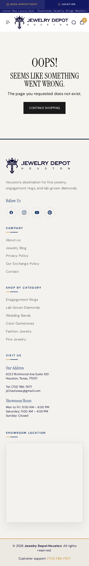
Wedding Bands (18, 315)
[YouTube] (37, 212)
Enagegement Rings (22, 300)
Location (69, 4)
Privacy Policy (17, 256)
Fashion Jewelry (19, 331)
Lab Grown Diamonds (23, 307)
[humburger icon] (8, 22)
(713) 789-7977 (21, 387)
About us (13, 240)
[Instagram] (24, 212)
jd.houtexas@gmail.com (23, 391)
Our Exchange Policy (23, 264)
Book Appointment (24, 4)
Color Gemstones (20, 323)
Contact (12, 271)
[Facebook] (11, 212)
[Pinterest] (49, 212)
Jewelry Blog (16, 248)
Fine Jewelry (16, 339)
